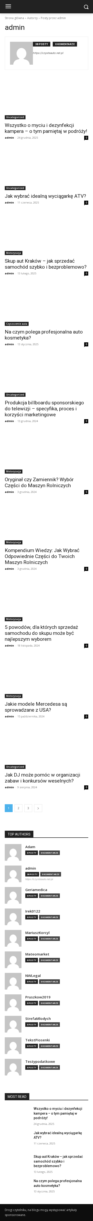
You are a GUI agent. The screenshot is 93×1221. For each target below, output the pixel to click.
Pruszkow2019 (38, 997)
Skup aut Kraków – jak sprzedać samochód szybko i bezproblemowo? (46, 264)
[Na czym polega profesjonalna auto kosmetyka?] (46, 305)
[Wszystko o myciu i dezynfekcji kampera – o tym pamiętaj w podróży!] (46, 98)
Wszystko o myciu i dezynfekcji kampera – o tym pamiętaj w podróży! (46, 128)
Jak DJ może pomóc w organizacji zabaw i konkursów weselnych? (42, 778)
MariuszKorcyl (37, 932)
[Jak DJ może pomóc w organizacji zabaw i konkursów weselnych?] (46, 748)
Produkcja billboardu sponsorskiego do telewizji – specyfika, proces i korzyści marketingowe (44, 408)
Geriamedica (36, 889)
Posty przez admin (53, 18)
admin (9, 137)
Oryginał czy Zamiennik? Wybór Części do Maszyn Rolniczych (39, 482)
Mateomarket (37, 954)
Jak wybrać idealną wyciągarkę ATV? (45, 196)
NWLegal (33, 975)
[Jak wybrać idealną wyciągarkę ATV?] (46, 169)
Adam (30, 847)
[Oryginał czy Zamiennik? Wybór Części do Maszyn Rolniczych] (46, 453)
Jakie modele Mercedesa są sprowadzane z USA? (36, 707)
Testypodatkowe (40, 1061)
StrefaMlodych (38, 1018)
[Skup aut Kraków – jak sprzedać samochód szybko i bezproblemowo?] (46, 234)
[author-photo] (21, 53)
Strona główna (14, 18)
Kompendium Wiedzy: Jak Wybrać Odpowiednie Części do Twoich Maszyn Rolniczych (42, 556)
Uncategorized (15, 117)
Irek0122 (32, 911)
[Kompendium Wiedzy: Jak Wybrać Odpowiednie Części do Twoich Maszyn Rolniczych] (46, 523)
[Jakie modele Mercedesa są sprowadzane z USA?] (46, 677)
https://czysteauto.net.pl (48, 53)
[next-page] (38, 808)
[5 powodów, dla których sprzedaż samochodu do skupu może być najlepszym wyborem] (46, 600)
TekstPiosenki (37, 1040)
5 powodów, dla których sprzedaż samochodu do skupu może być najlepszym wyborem (41, 633)
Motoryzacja (13, 253)
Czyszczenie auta (16, 323)
